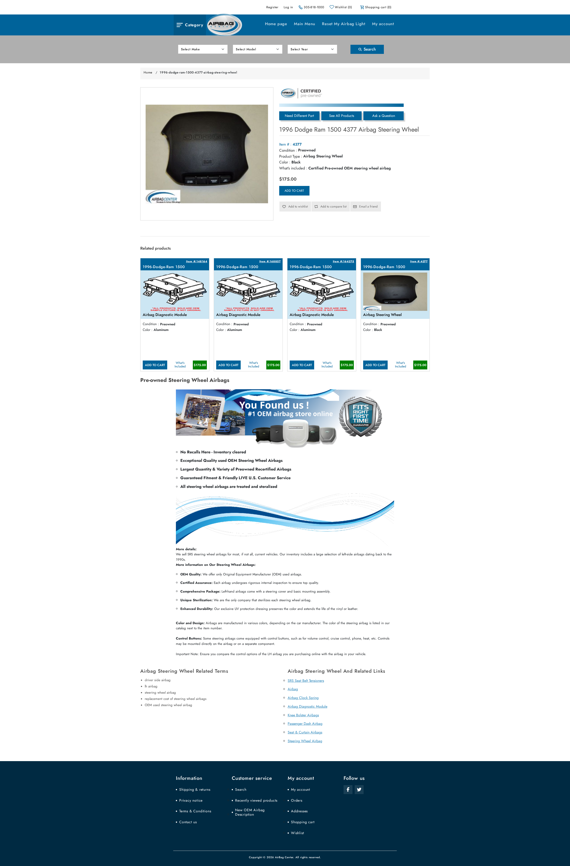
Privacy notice (191, 800)
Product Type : (290, 156)
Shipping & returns (194, 789)
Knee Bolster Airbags (303, 715)
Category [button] (194, 25)
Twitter (359, 789)
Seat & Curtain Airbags (305, 732)
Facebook (348, 789)
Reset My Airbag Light (343, 24)
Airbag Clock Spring (303, 697)
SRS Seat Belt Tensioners (306, 680)
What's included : (293, 168)
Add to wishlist (298, 206)
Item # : (285, 144)
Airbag (293, 689)
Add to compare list (333, 206)
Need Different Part (299, 115)
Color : (284, 162)
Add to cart (294, 190)
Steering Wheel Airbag (305, 741)
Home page (276, 24)
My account (383, 24)
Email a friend (368, 206)
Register (272, 7)
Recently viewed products (256, 800)
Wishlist (297, 833)
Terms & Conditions (195, 811)
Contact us (188, 822)
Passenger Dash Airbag (305, 723)
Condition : (288, 150)
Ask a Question (383, 115)
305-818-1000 (314, 7)
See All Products (341, 115)
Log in (288, 7)
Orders (296, 800)
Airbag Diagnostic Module (307, 706)
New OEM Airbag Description (250, 812)
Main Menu (304, 24)
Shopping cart (302, 822)
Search (369, 49)
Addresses (299, 811)
